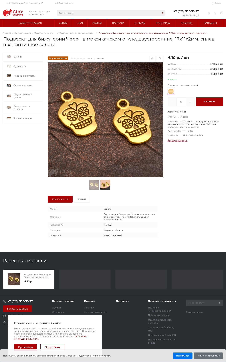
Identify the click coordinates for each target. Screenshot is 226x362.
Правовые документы (162, 301)
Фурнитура (58, 312)
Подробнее (52, 347)
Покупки (89, 307)
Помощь (89, 301)
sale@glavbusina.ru (64, 3)
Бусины (56, 307)
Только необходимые (208, 355)
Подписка (122, 301)
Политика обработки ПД (162, 335)
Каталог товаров (63, 301)
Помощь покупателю (95, 312)
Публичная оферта (158, 315)
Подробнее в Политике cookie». (94, 355)
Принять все (182, 355)
